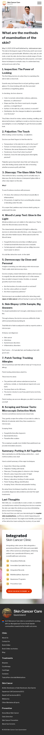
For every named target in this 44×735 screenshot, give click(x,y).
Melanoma (5, 699)
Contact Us (6, 641)
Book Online (6, 645)
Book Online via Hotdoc (10, 649)
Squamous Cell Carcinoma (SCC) (13, 691)
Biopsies (5, 663)
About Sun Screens (8, 724)
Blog (3, 652)
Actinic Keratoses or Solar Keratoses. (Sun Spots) (19, 688)
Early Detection (7, 716)
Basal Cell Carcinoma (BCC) (11, 695)
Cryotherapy (6, 666)
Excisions (5, 674)
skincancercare (35, 48)
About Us (5, 638)
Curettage (5, 670)
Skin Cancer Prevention (10, 720)
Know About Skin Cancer (10, 713)
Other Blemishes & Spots (10, 702)
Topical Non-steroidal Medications (13, 677)
